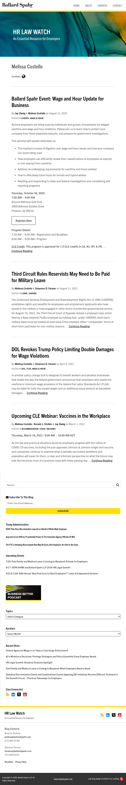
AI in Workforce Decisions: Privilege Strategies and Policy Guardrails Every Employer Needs (51, 656)
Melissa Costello (36, 113)
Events (25, 118)
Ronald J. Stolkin (43, 423)
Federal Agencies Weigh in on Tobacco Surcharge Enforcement (37, 650)
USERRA (32, 293)
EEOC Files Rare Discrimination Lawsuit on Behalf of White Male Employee (36, 528)
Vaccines (51, 428)
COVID (42, 428)
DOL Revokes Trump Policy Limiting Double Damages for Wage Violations (63, 352)
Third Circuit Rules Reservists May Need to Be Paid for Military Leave (61, 276)
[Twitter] (19, 694)
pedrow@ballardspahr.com (18, 736)
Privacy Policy (20, 761)
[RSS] (7, 694)
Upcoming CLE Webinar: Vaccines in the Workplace (61, 415)
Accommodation (30, 428)
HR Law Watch (31, 31)
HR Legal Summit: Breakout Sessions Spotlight (29, 662)
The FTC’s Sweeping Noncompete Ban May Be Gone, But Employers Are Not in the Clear (42, 544)
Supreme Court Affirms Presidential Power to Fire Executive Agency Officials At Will (40, 536)
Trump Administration (17, 524)
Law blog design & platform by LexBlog (103, 778)
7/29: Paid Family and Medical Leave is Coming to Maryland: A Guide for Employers (47, 561)
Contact (117, 5)
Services (102, 5)
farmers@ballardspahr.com (18, 750)
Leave (25, 293)
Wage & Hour (36, 118)
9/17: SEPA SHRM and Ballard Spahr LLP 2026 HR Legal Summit (38, 567)
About (88, 5)
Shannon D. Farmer (45, 288)
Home (76, 5)
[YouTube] (25, 694)
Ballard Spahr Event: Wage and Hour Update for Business (58, 101)
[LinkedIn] (13, 694)
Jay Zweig (20, 113)
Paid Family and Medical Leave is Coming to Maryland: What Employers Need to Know (48, 668)
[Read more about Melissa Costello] (23, 76)
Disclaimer (9, 761)
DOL (24, 368)
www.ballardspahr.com (63, 778)
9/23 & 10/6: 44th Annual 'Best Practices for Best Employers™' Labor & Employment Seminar (52, 573)
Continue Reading (22, 251)
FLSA (29, 368)
